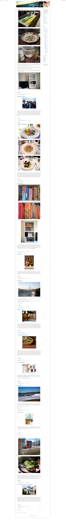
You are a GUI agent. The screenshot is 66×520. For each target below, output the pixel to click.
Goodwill (24, 245)
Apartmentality (20, 94)
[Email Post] (28, 251)
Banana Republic (35, 324)
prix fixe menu (22, 174)
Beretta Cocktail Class (20, 9)
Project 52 (45, 21)
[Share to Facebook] (19, 92)
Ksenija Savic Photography (45, 65)
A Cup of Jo (44, 57)
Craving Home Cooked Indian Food (46, 45)
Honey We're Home (25, 247)
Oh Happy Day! (44, 59)
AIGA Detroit (18, 426)
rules (38, 498)
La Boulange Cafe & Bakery (21, 437)
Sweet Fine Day (44, 61)
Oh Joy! (44, 60)
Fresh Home (21, 247)
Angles (36, 111)
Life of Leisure (45, 18)
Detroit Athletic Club (29, 67)
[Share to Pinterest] (20, 92)
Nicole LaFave (44, 64)
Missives (20, 383)
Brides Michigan (36, 375)
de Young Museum (20, 271)
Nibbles (20, 360)
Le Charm (18, 122)
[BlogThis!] (18, 92)
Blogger (35, 515)
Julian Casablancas (36, 110)
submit (38, 426)
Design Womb (44, 58)
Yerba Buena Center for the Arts (32, 498)
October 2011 (45, 30)
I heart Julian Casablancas (21, 96)
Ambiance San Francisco (20, 309)
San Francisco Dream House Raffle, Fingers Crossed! (24, 484)
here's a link (24, 301)
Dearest (44, 17)
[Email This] (17, 92)
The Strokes (28, 110)
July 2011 (45, 33)
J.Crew (32, 324)
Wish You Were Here (20, 412)
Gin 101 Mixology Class (25, 64)
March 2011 (45, 36)
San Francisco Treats (23, 94)
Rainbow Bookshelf (20, 183)
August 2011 (45, 32)
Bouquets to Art (19, 254)
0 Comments (27, 120)
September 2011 (46, 31)
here (30, 378)
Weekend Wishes (19, 280)
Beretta (35, 64)
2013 (44, 26)
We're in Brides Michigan (21, 362)
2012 (44, 27)
